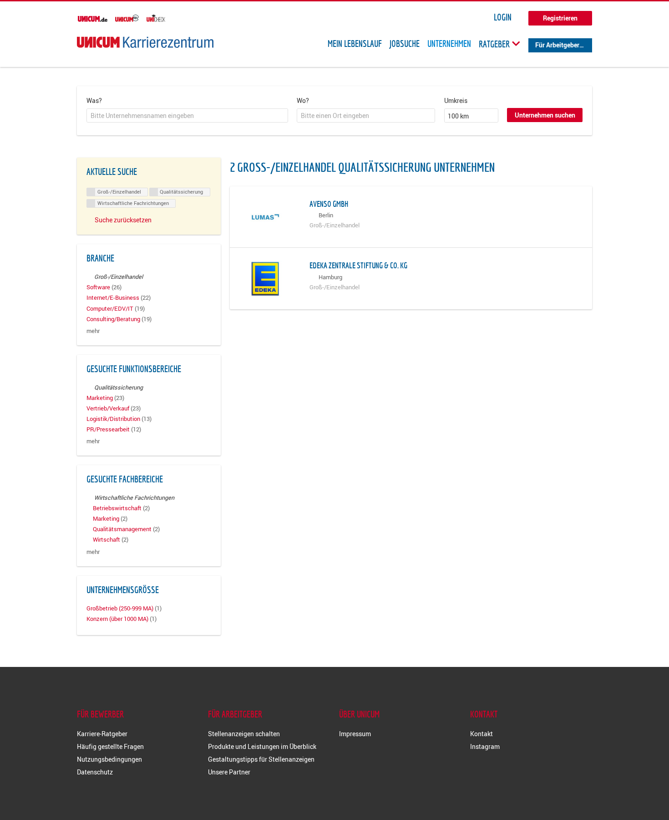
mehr (93, 331)
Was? (94, 100)
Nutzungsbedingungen (109, 759)
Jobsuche (405, 44)
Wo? (303, 100)
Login (503, 17)
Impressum (355, 733)
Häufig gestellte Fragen (110, 746)
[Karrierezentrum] (145, 42)
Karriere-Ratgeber (102, 733)
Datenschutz (95, 772)
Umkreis (455, 100)
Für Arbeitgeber (557, 45)
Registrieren (560, 18)
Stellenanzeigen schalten (244, 733)
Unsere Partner (229, 772)
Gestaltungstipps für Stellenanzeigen (261, 759)
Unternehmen (449, 44)
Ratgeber (495, 44)
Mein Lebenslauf (355, 44)
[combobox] (187, 115)
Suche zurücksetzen (123, 219)
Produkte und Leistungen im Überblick (262, 746)
